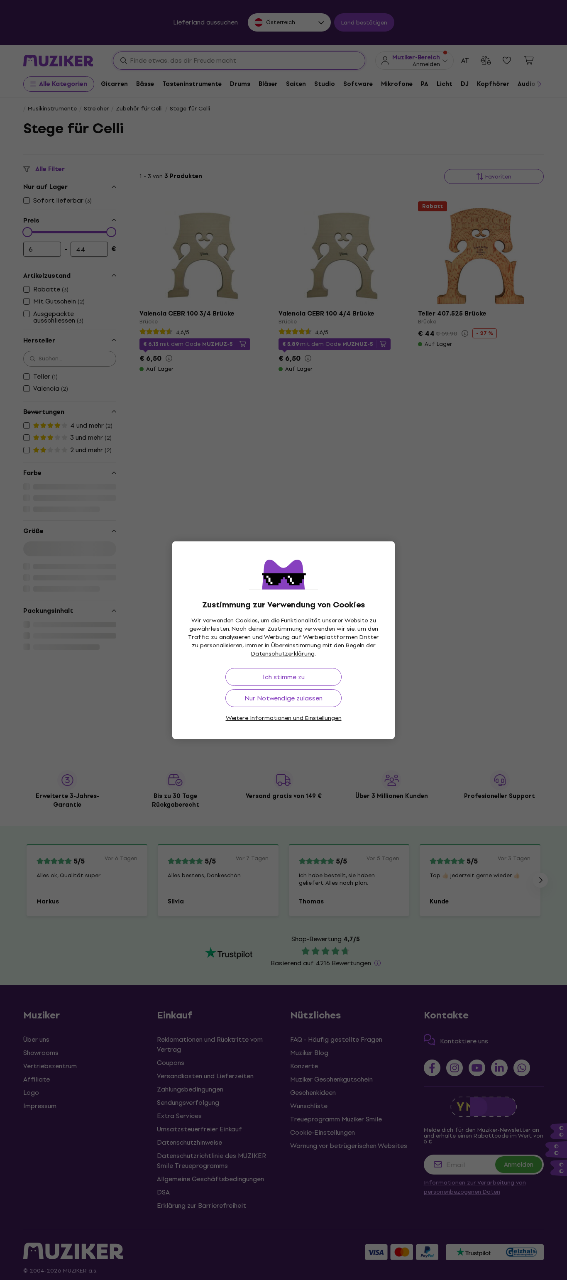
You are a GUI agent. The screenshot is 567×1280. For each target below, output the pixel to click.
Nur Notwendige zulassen (283, 698)
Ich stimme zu (284, 677)
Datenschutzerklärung (283, 653)
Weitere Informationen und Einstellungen (284, 718)
